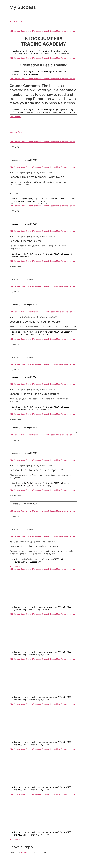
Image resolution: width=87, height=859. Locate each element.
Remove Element (68, 31)
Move (58, 31)
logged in (25, 852)
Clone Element (26, 31)
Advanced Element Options (44, 31)
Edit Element (15, 31)
